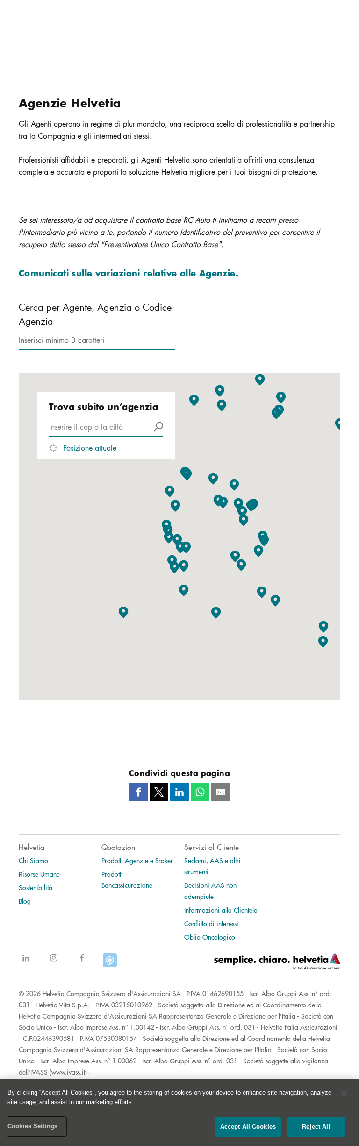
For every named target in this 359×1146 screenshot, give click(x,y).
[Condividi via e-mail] (220, 792)
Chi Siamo (33, 860)
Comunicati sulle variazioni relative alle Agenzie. (128, 273)
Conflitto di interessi (211, 923)
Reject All (316, 1126)
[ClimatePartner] (110, 963)
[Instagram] (54, 963)
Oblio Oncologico (209, 936)
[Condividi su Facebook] (138, 792)
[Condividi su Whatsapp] (200, 792)
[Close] (344, 1093)
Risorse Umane (39, 873)
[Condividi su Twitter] (159, 792)
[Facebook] (82, 963)
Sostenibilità (35, 887)
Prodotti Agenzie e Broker (137, 860)
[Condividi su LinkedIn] (179, 792)
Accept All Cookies (248, 1126)
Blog (25, 900)
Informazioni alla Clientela (221, 909)
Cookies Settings (32, 1126)
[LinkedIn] (26, 963)
